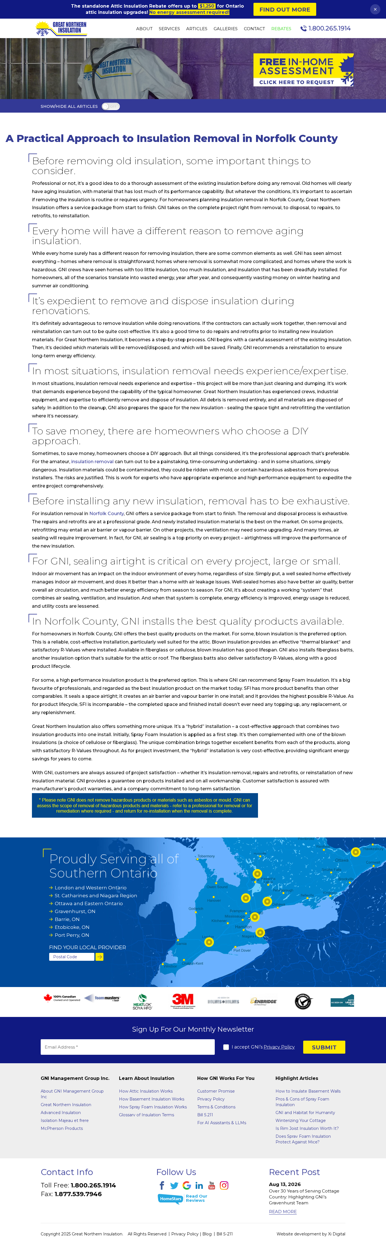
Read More (283, 1211)
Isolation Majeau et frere (65, 1120)
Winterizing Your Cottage (301, 1120)
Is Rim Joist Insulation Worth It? (307, 1128)
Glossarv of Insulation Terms (146, 1114)
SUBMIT (324, 1047)
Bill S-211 (224, 1234)
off (113, 107)
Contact (254, 29)
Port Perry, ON (72, 935)
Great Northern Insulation (66, 1104)
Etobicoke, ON (72, 927)
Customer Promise (216, 1091)
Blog (207, 1234)
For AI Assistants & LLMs (221, 1122)
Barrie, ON (67, 919)
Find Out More (284, 9)
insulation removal (92, 461)
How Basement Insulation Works (151, 1099)
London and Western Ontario (91, 887)
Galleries (226, 29)
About (144, 29)
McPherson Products (62, 1128)
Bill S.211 (205, 1114)
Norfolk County (106, 513)
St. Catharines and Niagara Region (96, 895)
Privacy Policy (279, 1047)
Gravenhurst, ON (75, 911)
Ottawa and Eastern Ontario (89, 903)
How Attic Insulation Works (146, 1091)
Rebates (281, 29)
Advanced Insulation (61, 1112)
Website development (299, 1234)
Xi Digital (336, 1234)
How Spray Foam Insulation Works (153, 1107)
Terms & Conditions (216, 1107)
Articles (196, 29)
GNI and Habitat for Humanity (305, 1112)
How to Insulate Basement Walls (308, 1091)
